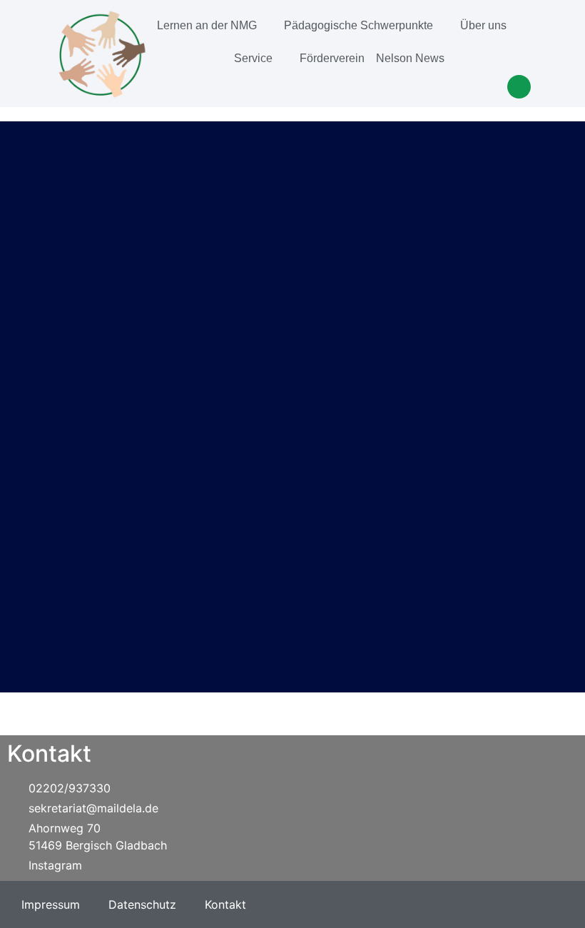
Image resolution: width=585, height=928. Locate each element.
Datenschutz (142, 904)
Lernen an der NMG (207, 25)
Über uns (483, 25)
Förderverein (332, 58)
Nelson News (410, 58)
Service (253, 58)
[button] (519, 87)
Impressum (50, 904)
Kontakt (225, 904)
